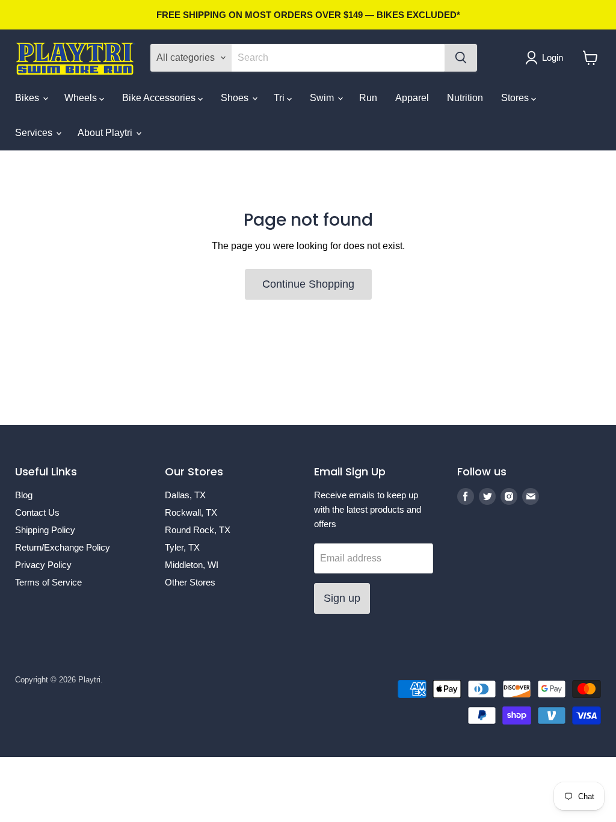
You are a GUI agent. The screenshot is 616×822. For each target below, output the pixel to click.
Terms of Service (48, 582)
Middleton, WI (191, 565)
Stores (516, 98)
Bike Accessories (160, 98)
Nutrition (465, 98)
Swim (323, 98)
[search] (338, 58)
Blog (23, 495)
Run (368, 98)
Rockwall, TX (191, 512)
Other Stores (190, 582)
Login (552, 57)
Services (35, 133)
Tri (280, 98)
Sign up (342, 598)
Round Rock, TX (197, 530)
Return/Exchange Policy (62, 547)
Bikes (28, 98)
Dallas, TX (185, 495)
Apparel (412, 98)
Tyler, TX (182, 547)
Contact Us (37, 512)
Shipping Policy (45, 530)
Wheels (81, 98)
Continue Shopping (308, 284)
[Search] (461, 58)
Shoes (236, 98)
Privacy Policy (43, 565)
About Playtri (106, 133)
